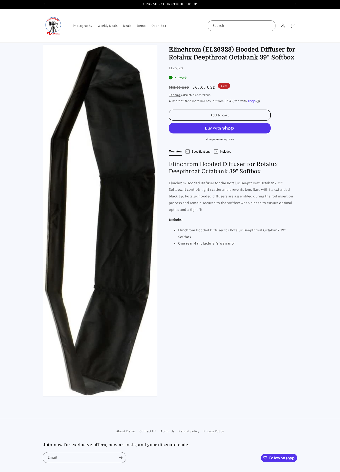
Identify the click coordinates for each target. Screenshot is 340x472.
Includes (225, 151)
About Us (167, 431)
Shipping (175, 95)
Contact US (147, 431)
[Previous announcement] (44, 4)
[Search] (270, 26)
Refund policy (189, 431)
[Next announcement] (296, 4)
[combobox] (241, 26)
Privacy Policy (214, 431)
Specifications (201, 151)
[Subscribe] (121, 457)
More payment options (220, 139)
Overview (175, 151)
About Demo (125, 431)
